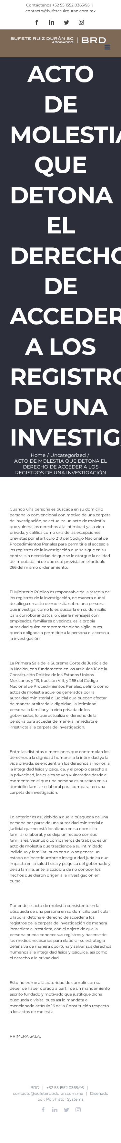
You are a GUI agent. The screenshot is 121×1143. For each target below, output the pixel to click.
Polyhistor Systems (65, 1099)
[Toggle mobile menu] (108, 47)
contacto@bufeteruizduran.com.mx (60, 10)
